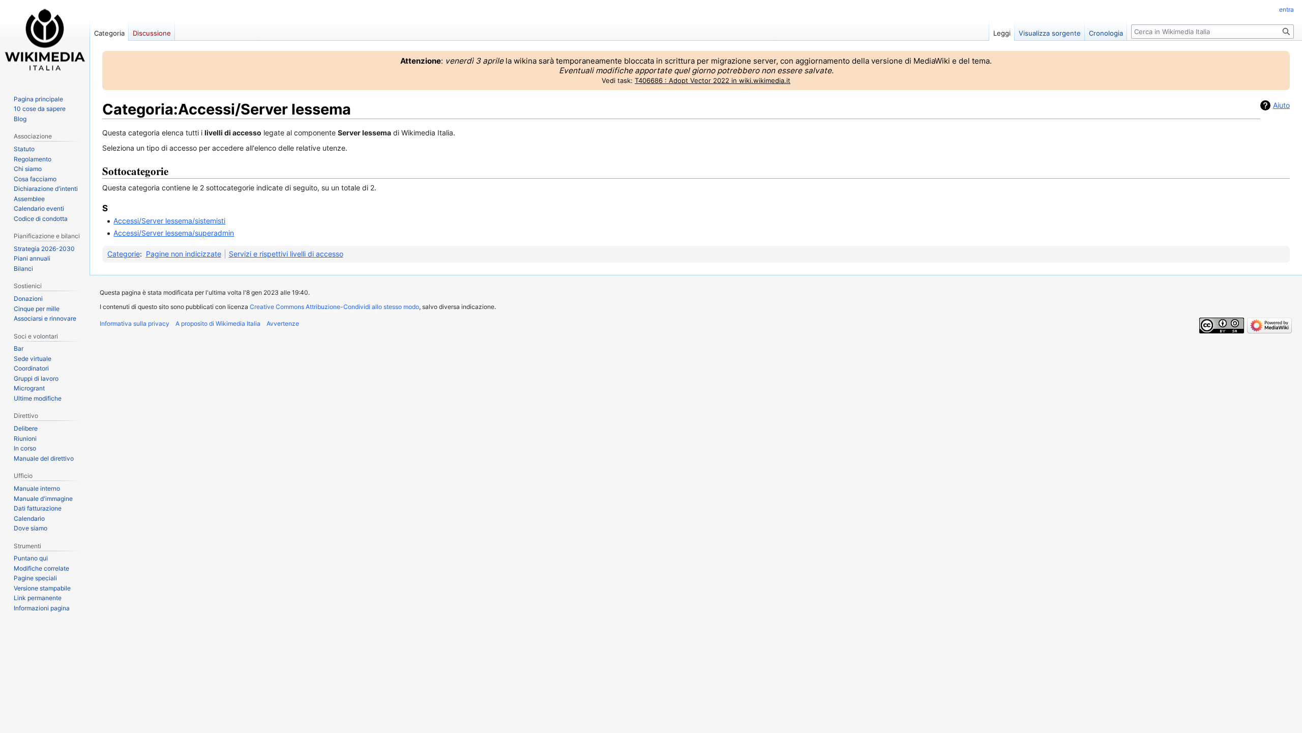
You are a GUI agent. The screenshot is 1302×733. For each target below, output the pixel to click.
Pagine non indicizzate (183, 253)
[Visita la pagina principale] (44, 40)
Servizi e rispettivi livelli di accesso (286, 253)
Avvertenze (283, 323)
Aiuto (1281, 105)
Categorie (123, 253)
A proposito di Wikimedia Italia (217, 323)
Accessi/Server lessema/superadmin (173, 233)
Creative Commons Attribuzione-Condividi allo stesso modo (334, 307)
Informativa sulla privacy (134, 323)
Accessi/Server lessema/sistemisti (169, 220)
